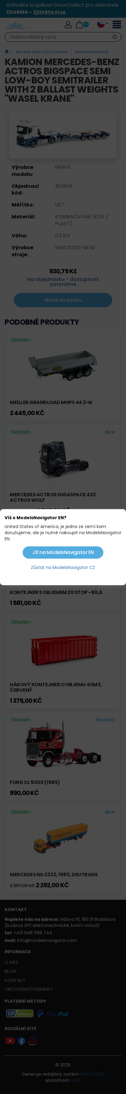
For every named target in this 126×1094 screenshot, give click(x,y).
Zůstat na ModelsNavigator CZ (63, 567)
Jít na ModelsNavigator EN (63, 552)
